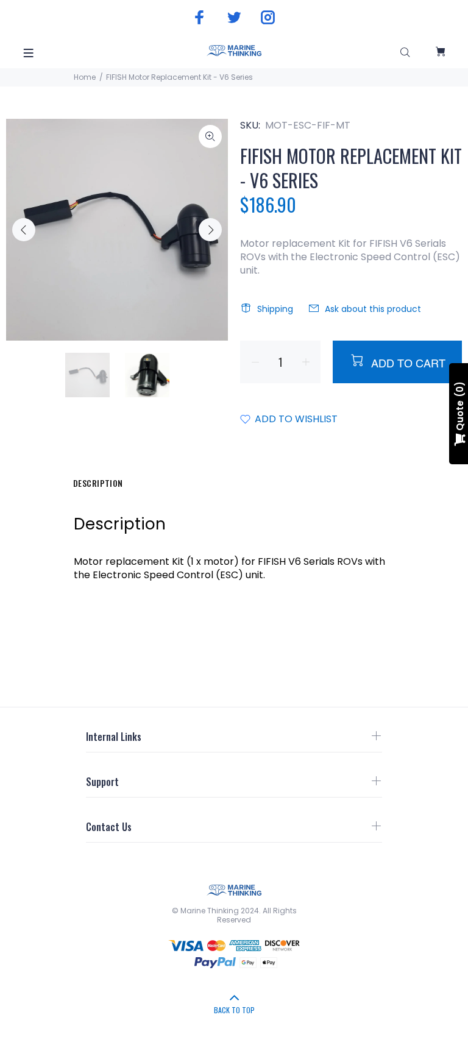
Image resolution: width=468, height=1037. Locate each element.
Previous (23, 229)
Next (210, 229)
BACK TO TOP (234, 1010)
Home (85, 77)
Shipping (275, 309)
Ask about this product (373, 309)
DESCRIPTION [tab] (98, 482)
